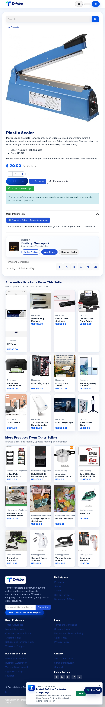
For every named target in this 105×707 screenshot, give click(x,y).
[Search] (95, 19)
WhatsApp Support (15, 646)
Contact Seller (69, 252)
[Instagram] (62, 677)
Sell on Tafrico (62, 595)
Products (59, 582)
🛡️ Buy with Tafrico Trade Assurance (28, 220)
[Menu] (96, 4)
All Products (13, 27)
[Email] (95, 266)
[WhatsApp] (81, 266)
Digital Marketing (14, 671)
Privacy (8, 692)
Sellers (57, 590)
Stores (57, 586)
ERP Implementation (15, 658)
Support (58, 667)
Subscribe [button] (43, 607)
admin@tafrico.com (64, 662)
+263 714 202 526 (63, 658)
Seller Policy (60, 637)
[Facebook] (59, 266)
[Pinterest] (88, 266)
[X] (67, 266)
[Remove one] (9, 174)
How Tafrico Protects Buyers (25, 612)
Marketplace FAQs (14, 629)
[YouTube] (79, 677)
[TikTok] (74, 677)
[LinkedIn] (74, 266)
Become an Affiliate (64, 599)
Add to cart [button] (18, 181)
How (80, 693)
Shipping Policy (13, 637)
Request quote (60, 181)
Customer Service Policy (18, 633)
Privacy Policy (61, 642)
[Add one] (22, 174)
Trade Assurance (14, 624)
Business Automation (16, 662)
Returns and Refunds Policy (19, 642)
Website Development (16, 667)
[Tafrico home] (14, 4)
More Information (15, 214)
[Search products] (79, 4)
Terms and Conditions (65, 624)
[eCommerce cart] (87, 4)
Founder (9, 675)
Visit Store (49, 252)
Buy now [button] (39, 181)
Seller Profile (31, 252)
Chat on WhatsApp (21, 188)
